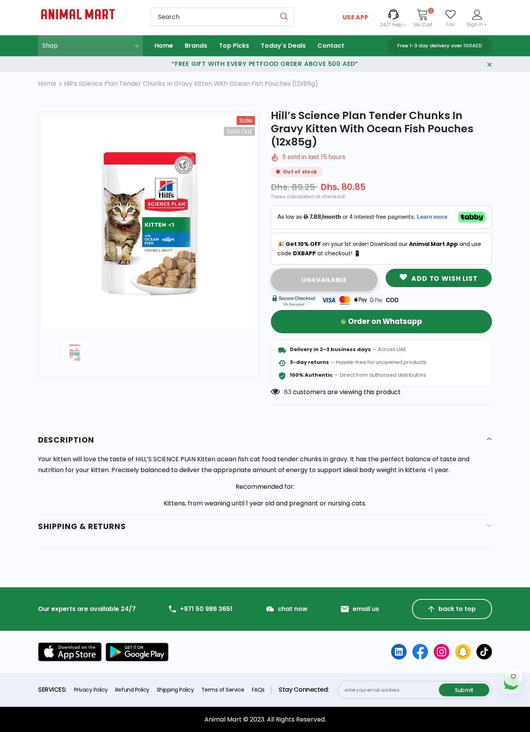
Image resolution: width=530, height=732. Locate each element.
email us (366, 609)
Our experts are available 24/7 (87, 609)
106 (289, 392)
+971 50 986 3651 (206, 609)
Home (47, 83)
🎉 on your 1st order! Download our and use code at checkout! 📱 (379, 248)
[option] (148, 222)
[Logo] (88, 14)
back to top (457, 608)
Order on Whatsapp (385, 321)
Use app (356, 17)
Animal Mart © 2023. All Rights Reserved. (265, 719)
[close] (489, 64)
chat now (293, 609)
